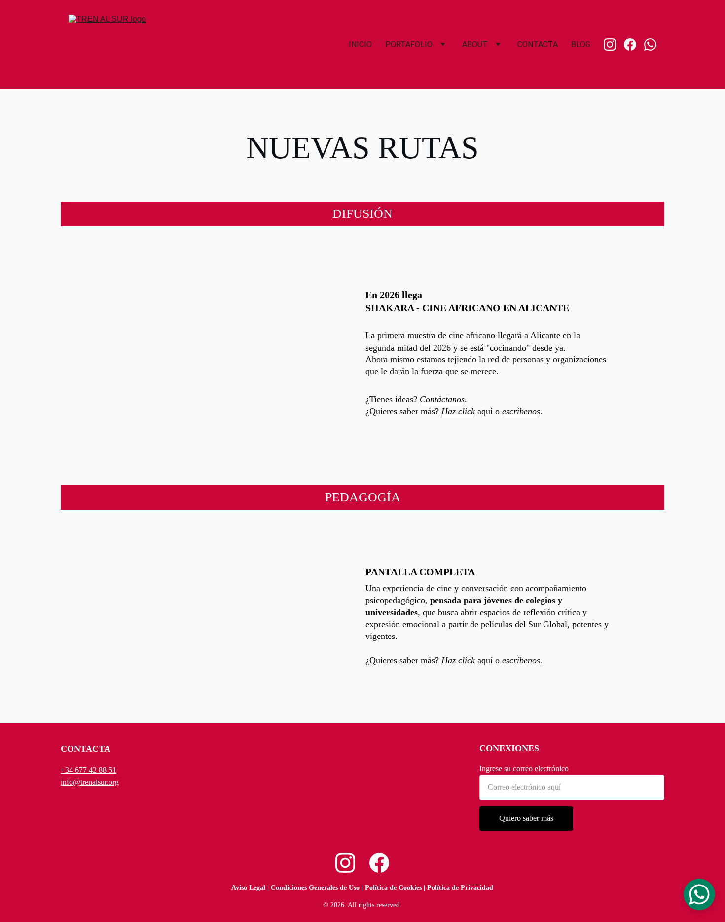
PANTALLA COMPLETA (420, 572)
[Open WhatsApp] (699, 894)
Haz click (458, 411)
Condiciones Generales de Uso (315, 887)
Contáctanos (442, 399)
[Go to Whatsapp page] (650, 44)
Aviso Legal (248, 887)
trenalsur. (94, 782)
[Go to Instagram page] (614, 44)
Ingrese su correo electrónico (524, 768)
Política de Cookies (393, 887)
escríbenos (521, 411)
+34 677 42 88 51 (88, 770)
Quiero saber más (526, 818)
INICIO (360, 44)
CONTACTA (537, 44)
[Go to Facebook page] (634, 44)
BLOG (580, 44)
